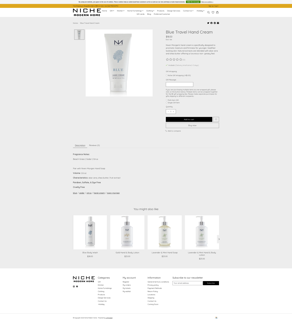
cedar (81, 193)
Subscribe (211, 283)
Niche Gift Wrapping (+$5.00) (179, 75)
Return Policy (153, 291)
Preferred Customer (162, 14)
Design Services (173, 11)
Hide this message (193, 2)
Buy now (192, 125)
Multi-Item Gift (173, 100)
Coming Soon (153, 304)
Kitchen (101, 285)
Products (160, 11)
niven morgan (113, 193)
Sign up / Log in (213, 6)
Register (126, 282)
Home (104, 11)
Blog (149, 14)
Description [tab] (80, 145)
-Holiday (101, 304)
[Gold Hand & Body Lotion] (127, 232)
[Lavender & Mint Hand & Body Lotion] (202, 232)
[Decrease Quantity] (168, 111)
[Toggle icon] (208, 12)
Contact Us (102, 301)
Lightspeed (109, 318)
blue (75, 193)
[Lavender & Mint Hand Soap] (165, 232)
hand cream (99, 193)
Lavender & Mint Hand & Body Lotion (202, 253)
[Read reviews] (174, 59)
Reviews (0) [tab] (94, 145)
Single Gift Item (174, 103)
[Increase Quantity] (173, 111)
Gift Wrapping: (171, 71)
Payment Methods (155, 288)
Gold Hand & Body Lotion (127, 252)
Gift (99, 282)
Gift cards (141, 14)
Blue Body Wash (90, 252)
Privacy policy (153, 285)
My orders (127, 285)
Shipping (151, 298)
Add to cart (189, 119)
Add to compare (174, 131)
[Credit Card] (216, 318)
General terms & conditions (158, 282)
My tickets (126, 288)
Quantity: (169, 107)
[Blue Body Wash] (90, 232)
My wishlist (127, 291)
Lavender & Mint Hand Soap (165, 252)
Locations (151, 295)
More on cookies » (207, 2)
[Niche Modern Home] (87, 12)
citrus (89, 193)
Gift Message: (171, 80)
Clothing (101, 291)
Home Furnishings (105, 288)
